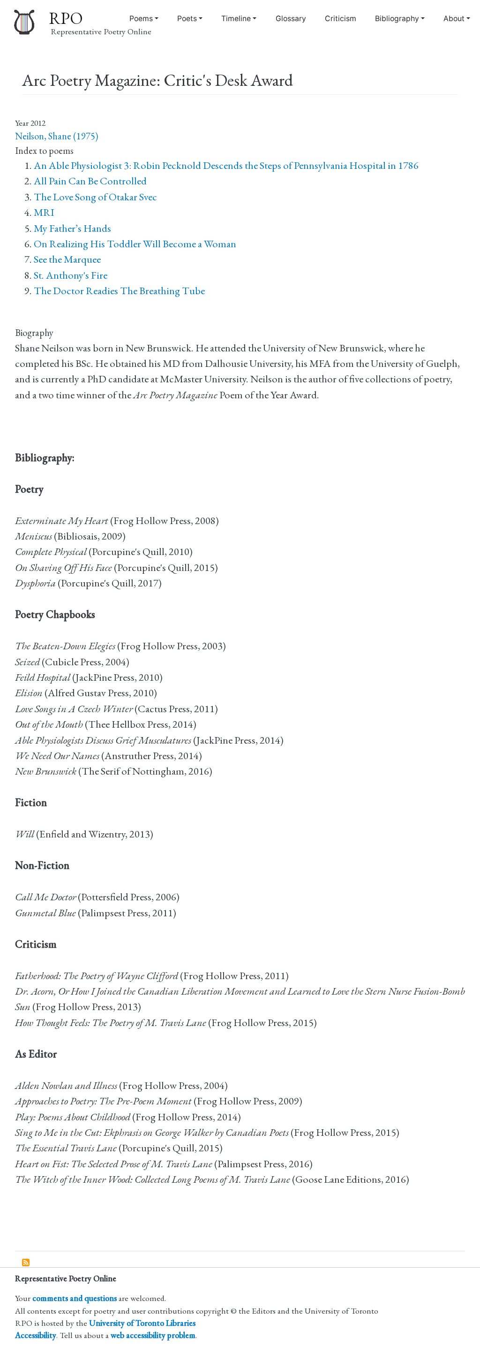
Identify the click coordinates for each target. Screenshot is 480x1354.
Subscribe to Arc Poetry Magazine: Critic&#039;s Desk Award (26, 1263)
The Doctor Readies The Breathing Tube (119, 290)
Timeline (236, 18)
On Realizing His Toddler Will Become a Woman (135, 244)
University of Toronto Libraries (142, 1322)
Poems (141, 18)
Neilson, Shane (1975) (56, 136)
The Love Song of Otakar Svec (95, 197)
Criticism (340, 18)
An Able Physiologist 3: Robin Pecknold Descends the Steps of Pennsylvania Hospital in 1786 (226, 165)
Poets (187, 18)
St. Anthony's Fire (70, 275)
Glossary (291, 18)
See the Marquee (67, 259)
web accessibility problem (153, 1335)
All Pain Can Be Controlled (90, 181)
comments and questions (74, 1298)
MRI (44, 212)
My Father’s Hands (72, 228)
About (454, 18)
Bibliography (397, 18)
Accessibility (35, 1335)
